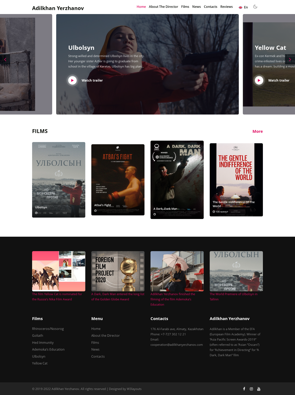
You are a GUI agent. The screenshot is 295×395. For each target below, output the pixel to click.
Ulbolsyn (38, 356)
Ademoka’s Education (48, 349)
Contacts (210, 6)
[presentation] (5, 59)
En (245, 7)
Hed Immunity (43, 342)
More (257, 131)
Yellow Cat (40, 363)
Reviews (226, 6)
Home (141, 6)
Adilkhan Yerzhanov (58, 8)
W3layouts (134, 389)
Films (185, 6)
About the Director (163, 6)
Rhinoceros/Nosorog (48, 328)
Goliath (37, 335)
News (196, 6)
